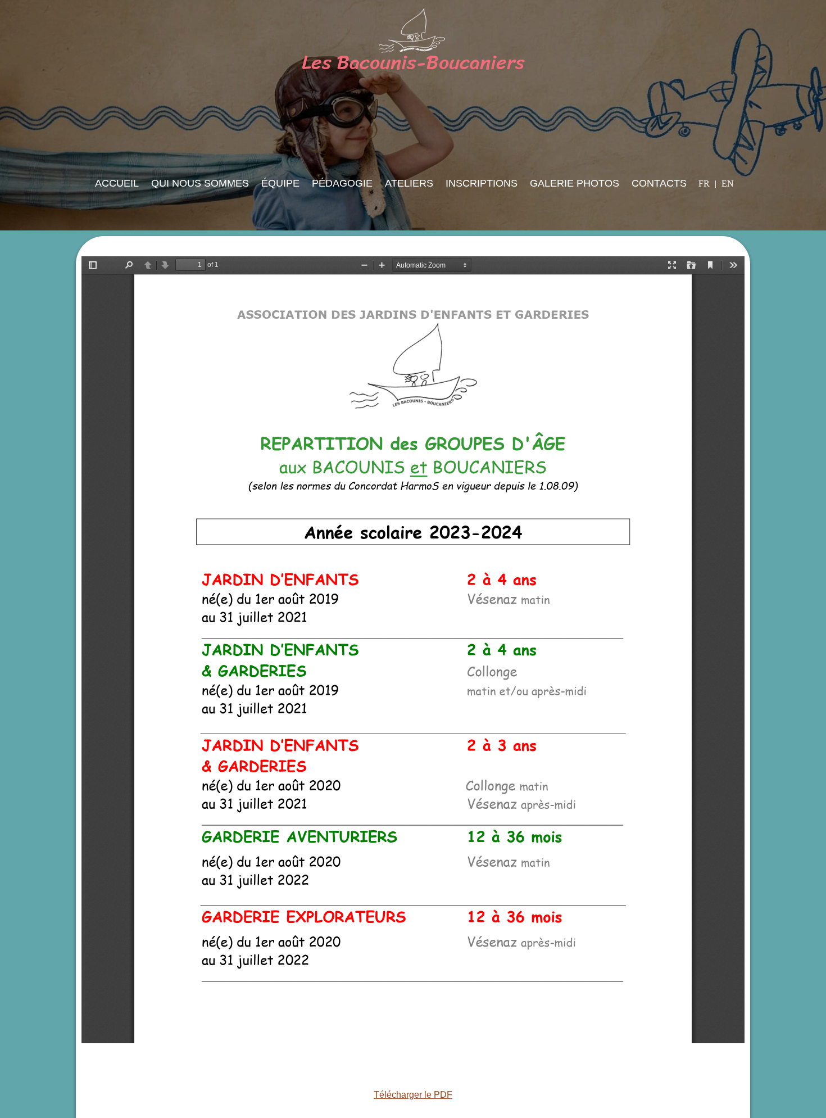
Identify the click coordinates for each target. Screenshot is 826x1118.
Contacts (659, 183)
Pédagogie (342, 183)
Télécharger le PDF (413, 1094)
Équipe (280, 183)
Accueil (117, 183)
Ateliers (409, 183)
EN (727, 183)
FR (705, 183)
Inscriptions (482, 183)
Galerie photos (574, 183)
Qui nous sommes (200, 183)
